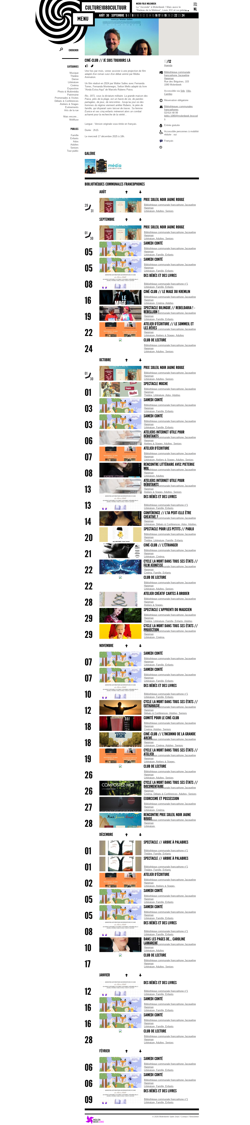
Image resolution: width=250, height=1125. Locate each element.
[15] (153, 15)
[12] (144, 15)
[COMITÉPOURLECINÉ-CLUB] (142, 718)
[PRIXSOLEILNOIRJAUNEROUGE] (142, 200)
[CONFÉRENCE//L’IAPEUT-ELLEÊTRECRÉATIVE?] (142, 515)
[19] (165, 15)
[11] (141, 15)
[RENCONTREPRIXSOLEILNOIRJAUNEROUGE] (142, 817)
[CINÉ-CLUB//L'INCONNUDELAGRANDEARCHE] (142, 736)
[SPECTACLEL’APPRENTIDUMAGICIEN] (142, 610)
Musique (74, 73)
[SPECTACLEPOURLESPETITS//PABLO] (142, 529)
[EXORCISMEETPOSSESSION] (142, 799)
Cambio (168, 94)
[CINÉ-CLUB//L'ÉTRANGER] (142, 545)
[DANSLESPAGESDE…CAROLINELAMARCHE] (142, 941)
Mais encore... (71, 116)
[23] (179, 15)
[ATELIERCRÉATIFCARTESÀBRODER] (142, 594)
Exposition (73, 88)
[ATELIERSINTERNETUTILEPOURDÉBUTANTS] (142, 434)
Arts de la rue (71, 110)
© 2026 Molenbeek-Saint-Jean (165, 1116)
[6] (128, 15)
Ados (76, 141)
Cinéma (74, 85)
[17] (159, 15)
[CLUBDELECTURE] (142, 340)
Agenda (168, 65)
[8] (133, 15)
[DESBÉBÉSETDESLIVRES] (142, 276)
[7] (130, 15)
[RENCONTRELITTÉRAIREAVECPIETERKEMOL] (142, 467)
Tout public (73, 150)
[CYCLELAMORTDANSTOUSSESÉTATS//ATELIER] (142, 752)
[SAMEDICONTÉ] (142, 244)
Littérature (73, 82)
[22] (175, 15)
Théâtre (74, 76)
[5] (126, 15)
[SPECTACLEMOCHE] (142, 384)
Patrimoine (73, 94)
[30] (107, 15)
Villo (188, 91)
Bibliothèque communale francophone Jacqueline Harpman (177, 75)
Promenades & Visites (67, 97)
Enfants (74, 138)
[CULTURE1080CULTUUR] (105, 8)
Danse (75, 79)
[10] (138, 15)
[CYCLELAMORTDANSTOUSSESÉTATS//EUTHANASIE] (142, 704)
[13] (147, 15)
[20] (168, 15)
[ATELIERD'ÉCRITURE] (142, 875)
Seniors (74, 147)
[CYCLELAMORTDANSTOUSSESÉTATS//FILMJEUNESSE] (142, 564)
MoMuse (74, 119)
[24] (183, 15)
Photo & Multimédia (68, 91)
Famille (75, 135)
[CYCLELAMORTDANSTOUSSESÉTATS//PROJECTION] (142, 628)
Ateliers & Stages (69, 104)
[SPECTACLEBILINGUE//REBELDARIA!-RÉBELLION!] (142, 310)
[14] (150, 15)
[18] (162, 15)
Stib (182, 91)
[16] (156, 15)
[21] (172, 15)
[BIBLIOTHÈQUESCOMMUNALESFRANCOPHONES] (115, 184)
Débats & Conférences (67, 101)
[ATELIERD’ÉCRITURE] (142, 449)
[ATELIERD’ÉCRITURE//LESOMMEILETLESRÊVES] (142, 326)
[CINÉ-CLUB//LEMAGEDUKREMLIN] (142, 292)
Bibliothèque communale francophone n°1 (166, 283)
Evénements (72, 107)
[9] (135, 15)
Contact (184, 1116)
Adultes (74, 144)
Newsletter (194, 1116)
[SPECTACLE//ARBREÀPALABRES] (142, 843)
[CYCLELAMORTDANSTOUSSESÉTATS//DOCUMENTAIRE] (142, 785)
